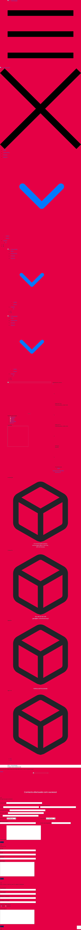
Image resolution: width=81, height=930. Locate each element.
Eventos (5, 240)
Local (1, 815)
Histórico (5, 157)
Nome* (1, 848)
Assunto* (2, 857)
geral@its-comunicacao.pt (40, 618)
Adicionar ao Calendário (58, 470)
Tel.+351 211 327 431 (40, 616)
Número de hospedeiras (46, 823)
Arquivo (7, 236)
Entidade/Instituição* (5, 900)
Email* (1, 807)
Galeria (7, 238)
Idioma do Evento (4, 821)
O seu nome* (3, 803)
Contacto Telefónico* (45, 805)
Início (4, 150)
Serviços (5, 155)
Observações (3, 839)
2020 (58, 468)
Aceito (1, 771)
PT (6, 242)
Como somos (6, 152)
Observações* (3, 909)
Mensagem (2, 861)
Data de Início (3, 818)
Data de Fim (43, 818)
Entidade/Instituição (5, 810)
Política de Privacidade (40, 688)
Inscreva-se (58, 472)
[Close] (1, 797)
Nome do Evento (4, 813)
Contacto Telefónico (5, 896)
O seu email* (3, 892)
